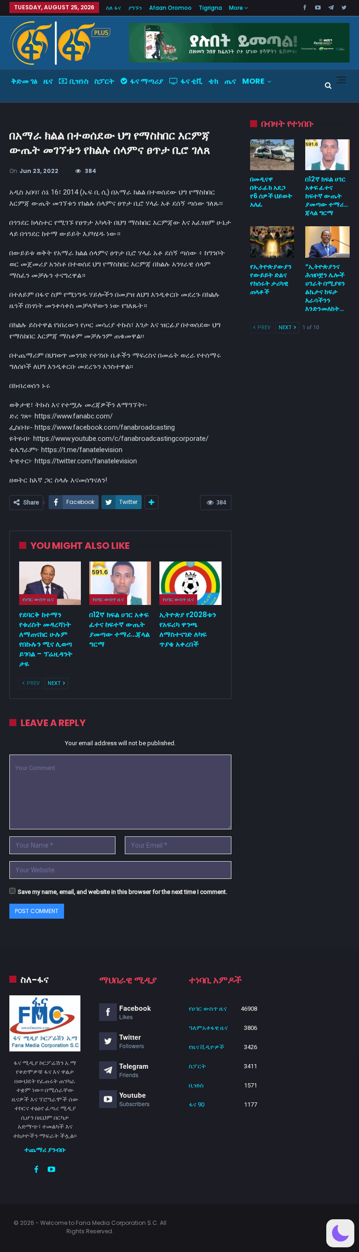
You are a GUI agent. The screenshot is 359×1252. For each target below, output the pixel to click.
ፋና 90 (196, 1104)
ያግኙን (135, 8)
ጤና (230, 81)
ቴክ (213, 81)
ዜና (48, 81)
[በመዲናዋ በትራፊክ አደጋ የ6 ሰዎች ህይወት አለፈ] (272, 154)
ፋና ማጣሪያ (146, 81)
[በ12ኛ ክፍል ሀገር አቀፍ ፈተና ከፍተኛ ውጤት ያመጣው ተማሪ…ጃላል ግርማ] (120, 583)
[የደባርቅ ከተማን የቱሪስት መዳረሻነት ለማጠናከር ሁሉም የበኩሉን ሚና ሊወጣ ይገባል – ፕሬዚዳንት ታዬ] (50, 583)
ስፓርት (104, 81)
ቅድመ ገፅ (24, 81)
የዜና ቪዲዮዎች (206, 1047)
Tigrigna (210, 8)
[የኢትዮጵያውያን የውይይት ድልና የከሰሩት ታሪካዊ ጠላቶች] (272, 241)
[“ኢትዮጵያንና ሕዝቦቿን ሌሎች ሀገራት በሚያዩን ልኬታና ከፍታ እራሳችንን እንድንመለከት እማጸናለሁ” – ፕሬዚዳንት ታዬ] (327, 241)
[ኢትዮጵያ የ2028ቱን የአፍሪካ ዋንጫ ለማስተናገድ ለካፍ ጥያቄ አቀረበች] (190, 583)
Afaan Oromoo (170, 8)
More (236, 8)
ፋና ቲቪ (191, 81)
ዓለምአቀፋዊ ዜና (208, 1027)
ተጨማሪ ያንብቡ (45, 1149)
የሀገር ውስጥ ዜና (38, 599)
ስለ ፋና (113, 8)
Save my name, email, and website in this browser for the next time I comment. (122, 891)
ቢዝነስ (79, 81)
